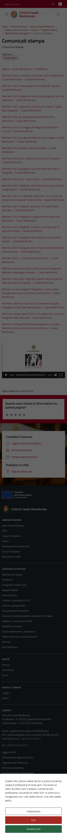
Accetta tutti (33, 829)
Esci (33, 820)
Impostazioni (33, 811)
